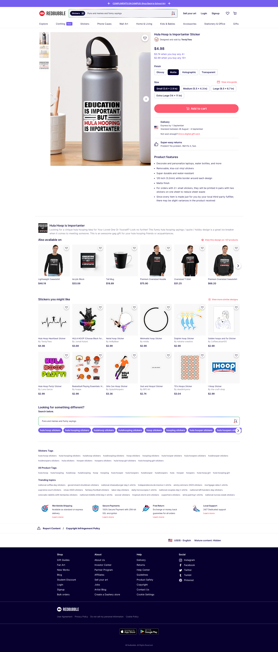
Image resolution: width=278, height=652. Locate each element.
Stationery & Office (214, 23)
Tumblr (188, 575)
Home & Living (144, 23)
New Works (63, 569)
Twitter (188, 570)
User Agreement (64, 616)
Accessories (189, 23)
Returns (141, 564)
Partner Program (104, 569)
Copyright (142, 584)
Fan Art (61, 564)
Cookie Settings (145, 594)
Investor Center (103, 564)
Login (60, 584)
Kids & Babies (167, 23)
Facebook (189, 565)
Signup (61, 589)
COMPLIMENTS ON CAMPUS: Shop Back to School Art (139, 3)
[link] (50, 430)
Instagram (189, 560)
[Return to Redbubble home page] (52, 13)
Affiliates (99, 574)
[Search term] (173, 13)
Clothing (63, 23)
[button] (139, 3)
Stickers (84, 23)
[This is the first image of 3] (55, 99)
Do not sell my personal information (107, 616)
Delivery (141, 560)
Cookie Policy (132, 616)
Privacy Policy (81, 616)
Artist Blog (100, 589)
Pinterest (189, 580)
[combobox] (123, 13)
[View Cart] (235, 13)
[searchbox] (139, 421)
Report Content (52, 528)
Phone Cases (104, 23)
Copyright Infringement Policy (83, 528)
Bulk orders (63, 594)
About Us (100, 560)
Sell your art (101, 579)
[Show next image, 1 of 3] (146, 99)
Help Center (143, 569)
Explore (43, 23)
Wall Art (123, 23)
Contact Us (143, 589)
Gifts (236, 23)
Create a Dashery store (107, 594)
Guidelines (142, 574)
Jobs (97, 584)
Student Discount (66, 579)
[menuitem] (43, 24)
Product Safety (145, 579)
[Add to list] (144, 37)
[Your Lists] (227, 13)
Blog (59, 574)
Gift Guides (63, 560)
